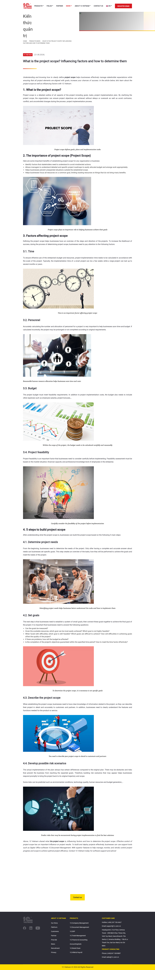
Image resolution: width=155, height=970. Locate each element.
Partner (59, 6)
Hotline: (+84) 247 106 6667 (112, 922)
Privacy (53, 952)
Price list (54, 940)
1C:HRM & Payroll (76, 952)
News (68, 6)
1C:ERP (72, 931)
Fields (49, 6)
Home (25, 41)
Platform (54, 927)
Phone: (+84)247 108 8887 (111, 953)
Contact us (98, 6)
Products (38, 6)
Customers (55, 931)
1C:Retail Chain (75, 948)
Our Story (54, 923)
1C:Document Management (79, 927)
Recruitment (55, 948)
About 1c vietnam (82, 6)
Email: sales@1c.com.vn (110, 957)
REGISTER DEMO (123, 6)
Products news (34, 41)
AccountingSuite (75, 944)
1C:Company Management (79, 923)
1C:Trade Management (78, 936)
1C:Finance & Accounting (78, 940)
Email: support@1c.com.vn (111, 926)
